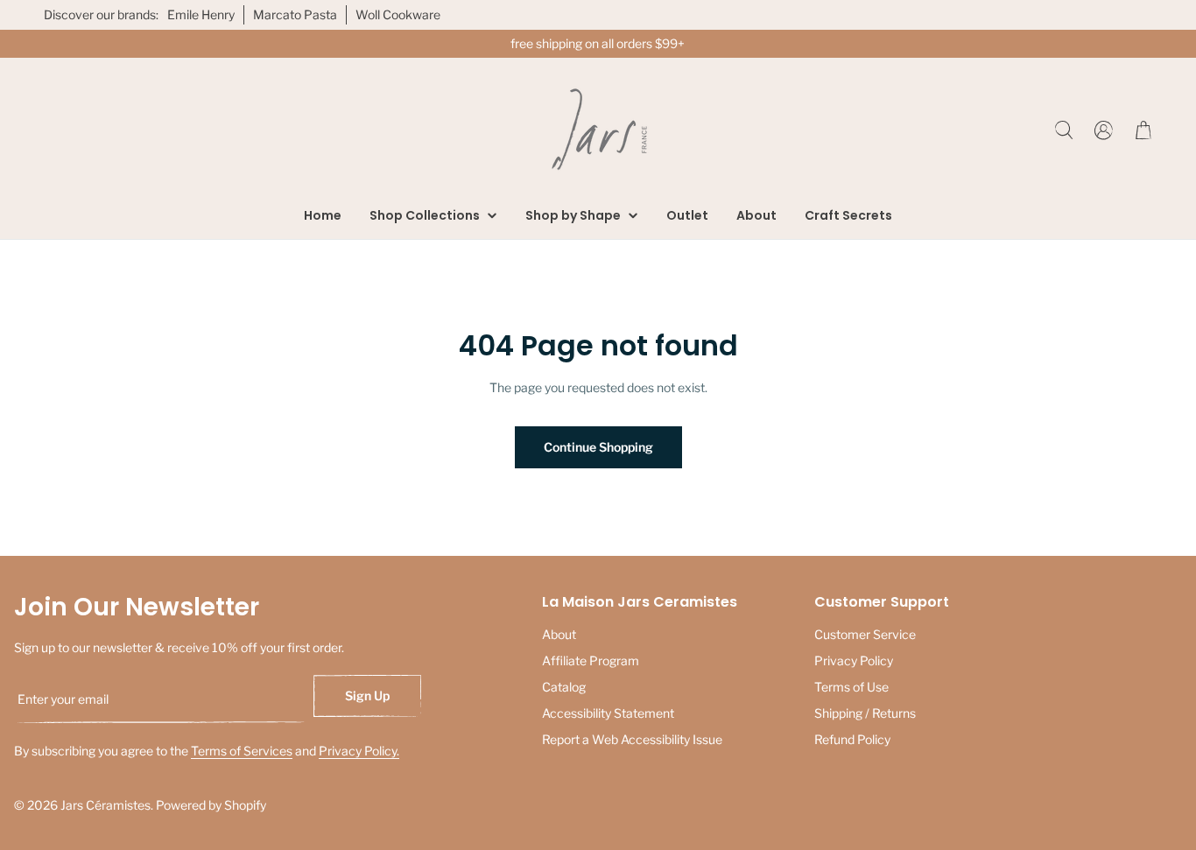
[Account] (1103, 130)
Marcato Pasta (295, 14)
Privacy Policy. (359, 750)
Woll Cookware (397, 14)
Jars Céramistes (105, 804)
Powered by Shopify (211, 804)
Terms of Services (241, 750)
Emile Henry (201, 14)
